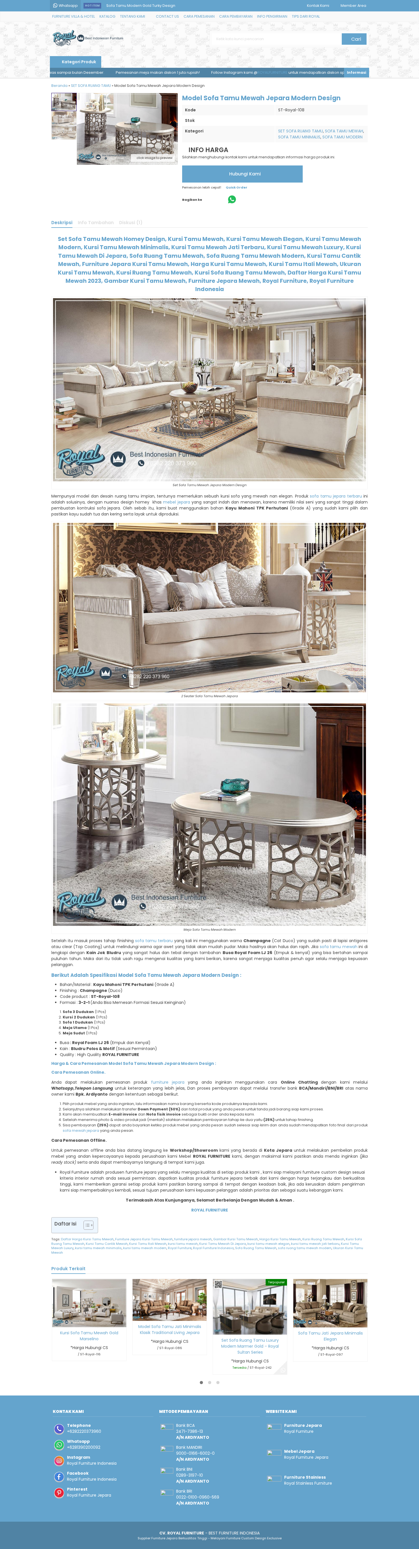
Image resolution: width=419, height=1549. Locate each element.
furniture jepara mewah (193, 1239)
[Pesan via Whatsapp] (283, 1370)
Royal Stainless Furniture (308, 1483)
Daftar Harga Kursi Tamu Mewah (87, 1239)
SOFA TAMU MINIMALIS (299, 137)
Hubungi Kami (244, 174)
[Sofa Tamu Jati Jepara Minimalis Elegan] (330, 1303)
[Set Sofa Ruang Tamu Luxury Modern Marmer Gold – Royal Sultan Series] (250, 1306)
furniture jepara (167, 1082)
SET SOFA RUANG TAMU (300, 131)
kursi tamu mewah (183, 1243)
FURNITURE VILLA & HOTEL (73, 16)
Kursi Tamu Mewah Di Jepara (222, 1243)
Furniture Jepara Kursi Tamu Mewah (144, 1239)
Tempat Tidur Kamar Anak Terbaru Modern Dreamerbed (158, 10)
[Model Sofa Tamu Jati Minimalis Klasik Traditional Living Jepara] (170, 1300)
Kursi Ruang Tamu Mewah (323, 1239)
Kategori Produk (78, 62)
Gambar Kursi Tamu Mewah (235, 1239)
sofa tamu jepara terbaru (336, 496)
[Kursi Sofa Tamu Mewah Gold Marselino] (89, 1303)
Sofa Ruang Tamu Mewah (255, 1248)
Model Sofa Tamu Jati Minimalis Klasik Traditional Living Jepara (169, 1329)
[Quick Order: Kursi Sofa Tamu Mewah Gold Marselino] (56, 1321)
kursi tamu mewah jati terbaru (315, 1243)
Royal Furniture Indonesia (213, 1248)
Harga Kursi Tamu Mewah (280, 1239)
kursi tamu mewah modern (144, 1248)
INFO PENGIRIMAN (272, 16)
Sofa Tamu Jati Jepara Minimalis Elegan (330, 1336)
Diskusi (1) (131, 223)
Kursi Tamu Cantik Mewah (107, 1243)
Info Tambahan (96, 223)
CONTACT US (167, 16)
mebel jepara (176, 502)
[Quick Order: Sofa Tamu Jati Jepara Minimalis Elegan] (297, 1322)
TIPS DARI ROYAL (306, 16)
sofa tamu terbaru (154, 941)
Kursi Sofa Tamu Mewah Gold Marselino (89, 1336)
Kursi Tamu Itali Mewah (147, 1243)
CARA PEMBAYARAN (236, 16)
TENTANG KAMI (132, 16)
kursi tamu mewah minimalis (98, 1248)
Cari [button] (355, 39)
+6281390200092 (83, 1447)
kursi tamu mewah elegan (268, 1243)
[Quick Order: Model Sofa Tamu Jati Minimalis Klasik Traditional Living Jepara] (136, 1315)
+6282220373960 (84, 1431)
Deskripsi (61, 223)
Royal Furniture (180, 1248)
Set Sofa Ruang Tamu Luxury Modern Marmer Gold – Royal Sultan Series (250, 1346)
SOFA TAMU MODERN (342, 137)
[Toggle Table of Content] (85, 1225)
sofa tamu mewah (338, 947)
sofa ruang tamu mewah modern (304, 1248)
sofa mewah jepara (81, 1130)
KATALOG (107, 16)
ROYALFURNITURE (194, 72)
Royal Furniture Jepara (89, 1495)
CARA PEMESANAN (199, 16)
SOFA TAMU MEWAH (344, 131)
